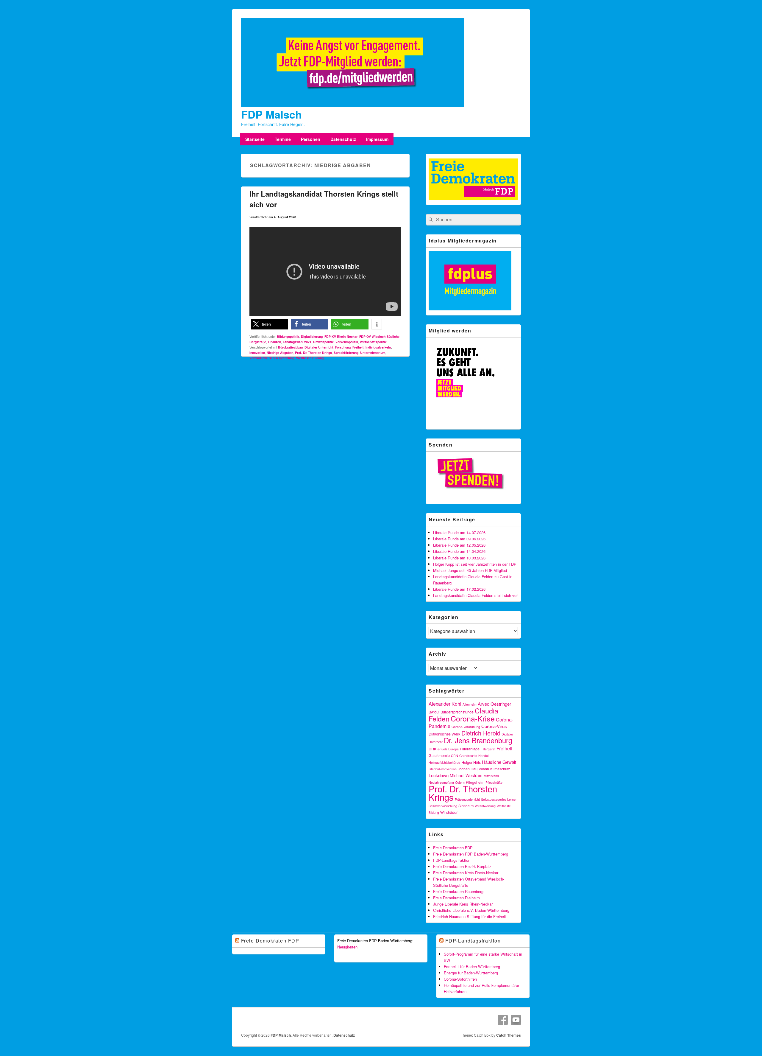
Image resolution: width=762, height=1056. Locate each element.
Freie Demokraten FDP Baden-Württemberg (470, 854)
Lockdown (439, 775)
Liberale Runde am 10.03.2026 (459, 558)
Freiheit (358, 347)
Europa (453, 749)
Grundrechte (468, 755)
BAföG (434, 712)
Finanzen (274, 342)
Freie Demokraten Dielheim (456, 898)
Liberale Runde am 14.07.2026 (459, 532)
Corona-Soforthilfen (460, 979)
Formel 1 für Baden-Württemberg (472, 966)
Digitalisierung (312, 336)
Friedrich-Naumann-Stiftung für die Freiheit (469, 916)
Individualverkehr (378, 347)
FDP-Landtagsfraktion (451, 860)
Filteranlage (470, 749)
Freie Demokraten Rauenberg (458, 891)
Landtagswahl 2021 (297, 342)
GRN (454, 755)
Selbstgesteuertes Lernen (499, 799)
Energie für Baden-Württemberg (471, 973)
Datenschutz (343, 139)
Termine (283, 139)
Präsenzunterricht (467, 799)
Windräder (448, 812)
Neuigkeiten (347, 947)
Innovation (257, 352)
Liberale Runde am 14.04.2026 (459, 551)
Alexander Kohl (445, 703)
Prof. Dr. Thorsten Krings (313, 352)
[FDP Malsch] (352, 105)
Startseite (255, 139)
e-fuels (442, 749)
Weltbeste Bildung (310, 358)
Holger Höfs (471, 762)
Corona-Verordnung (466, 726)
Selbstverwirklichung (443, 806)
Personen (310, 139)
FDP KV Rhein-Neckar (340, 336)
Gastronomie (439, 755)
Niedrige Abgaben (280, 352)
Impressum (377, 139)
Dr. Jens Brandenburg (478, 740)
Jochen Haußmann (473, 769)
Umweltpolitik (323, 342)
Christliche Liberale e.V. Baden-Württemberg (471, 910)
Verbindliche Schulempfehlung (271, 358)
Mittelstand (491, 776)
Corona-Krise (473, 718)
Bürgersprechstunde (457, 712)
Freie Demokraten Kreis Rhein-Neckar (465, 872)
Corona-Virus (494, 726)
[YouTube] (516, 1020)
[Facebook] (503, 1020)
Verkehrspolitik (346, 342)
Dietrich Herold (480, 733)
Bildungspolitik (288, 336)
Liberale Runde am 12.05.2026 (459, 545)
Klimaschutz (500, 769)
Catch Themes (508, 1035)
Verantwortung (485, 806)
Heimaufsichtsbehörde (444, 762)
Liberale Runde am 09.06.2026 (459, 539)
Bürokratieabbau (290, 347)
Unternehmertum (372, 352)
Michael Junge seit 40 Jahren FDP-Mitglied (470, 570)
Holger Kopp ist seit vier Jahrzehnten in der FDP (474, 564)
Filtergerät (488, 749)
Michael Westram (466, 775)
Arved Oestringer (494, 704)
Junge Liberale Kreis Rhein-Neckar (463, 904)
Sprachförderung (346, 352)
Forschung (343, 347)
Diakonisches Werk (444, 734)
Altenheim (470, 704)
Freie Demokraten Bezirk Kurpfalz (462, 866)
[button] (269, 324)
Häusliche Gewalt (499, 762)
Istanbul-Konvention (443, 769)
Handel (483, 755)
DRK (432, 749)
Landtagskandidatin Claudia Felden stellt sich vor (475, 595)
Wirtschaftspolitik (373, 342)
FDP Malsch (271, 114)
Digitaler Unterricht (319, 347)
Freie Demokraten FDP (453, 847)
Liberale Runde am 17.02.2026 (459, 589)
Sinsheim (466, 805)
